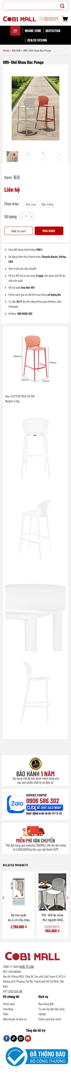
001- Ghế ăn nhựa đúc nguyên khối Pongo (52, 917)
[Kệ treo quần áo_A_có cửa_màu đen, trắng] (19, 892)
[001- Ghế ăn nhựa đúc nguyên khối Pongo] (52, 892)
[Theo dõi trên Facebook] (6, 1038)
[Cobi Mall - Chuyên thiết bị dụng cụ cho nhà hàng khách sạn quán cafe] (19, 19)
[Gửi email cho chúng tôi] (21, 1038)
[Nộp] (63, 6)
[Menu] (15, 31)
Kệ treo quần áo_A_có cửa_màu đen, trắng (18, 917)
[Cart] (65, 19)
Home (6, 50)
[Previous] (11, 108)
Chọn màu (11, 203)
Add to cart (18, 231)
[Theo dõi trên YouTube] (28, 1038)
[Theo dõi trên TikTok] (13, 1038)
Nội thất (16, 50)
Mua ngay (49, 231)
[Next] (59, 108)
